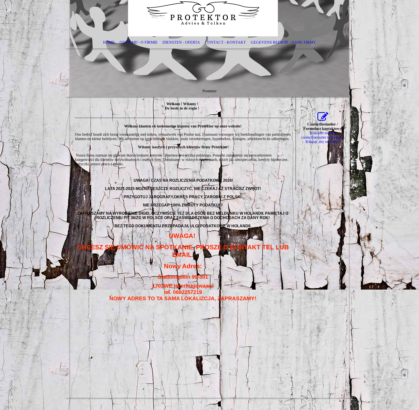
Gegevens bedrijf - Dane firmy (283, 42)
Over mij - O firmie (139, 42)
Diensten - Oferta (181, 42)
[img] (209, 48)
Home (109, 42)
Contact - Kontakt (225, 42)
